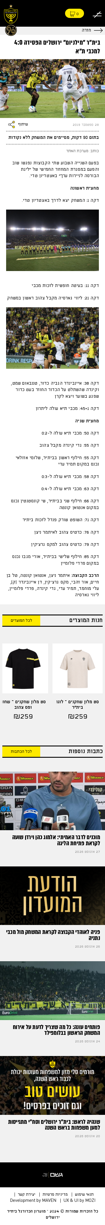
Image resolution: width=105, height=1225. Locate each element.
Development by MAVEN (33, 1201)
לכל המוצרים (21, 621)
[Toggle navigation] (97, 13)
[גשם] (52, 1174)
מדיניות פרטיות (55, 1195)
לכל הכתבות (21, 752)
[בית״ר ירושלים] (11, 19)
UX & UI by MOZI (79, 1201)
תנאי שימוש (84, 1195)
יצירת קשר (26, 1195)
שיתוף (23, 124)
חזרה (86, 30)
